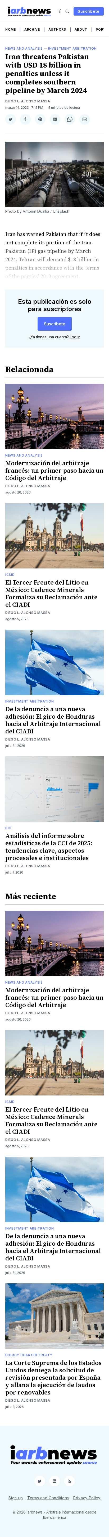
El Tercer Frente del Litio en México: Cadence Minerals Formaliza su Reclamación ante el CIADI (51, 594)
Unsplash (61, 211)
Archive (32, 29)
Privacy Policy (87, 1498)
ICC (8, 828)
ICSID (10, 575)
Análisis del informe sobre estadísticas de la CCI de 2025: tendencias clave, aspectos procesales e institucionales (48, 847)
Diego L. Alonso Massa (27, 101)
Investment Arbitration (72, 48)
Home (10, 29)
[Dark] (60, 11)
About (81, 29)
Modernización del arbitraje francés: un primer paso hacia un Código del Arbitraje (54, 470)
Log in (75, 337)
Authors (57, 29)
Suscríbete (88, 11)
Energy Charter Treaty (29, 1355)
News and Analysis (24, 48)
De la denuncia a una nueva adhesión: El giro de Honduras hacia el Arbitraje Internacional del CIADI (53, 720)
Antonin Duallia (36, 211)
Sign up (15, 1498)
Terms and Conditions (48, 1498)
